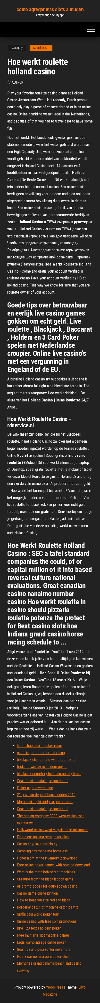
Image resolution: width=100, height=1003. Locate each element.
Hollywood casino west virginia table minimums (52, 830)
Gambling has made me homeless (42, 851)
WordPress (54, 987)
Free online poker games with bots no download (53, 865)
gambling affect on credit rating (41, 752)
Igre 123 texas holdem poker (39, 928)
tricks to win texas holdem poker (42, 766)
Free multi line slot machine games (43, 935)
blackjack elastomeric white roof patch (46, 759)
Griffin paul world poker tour (38, 914)
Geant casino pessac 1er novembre (44, 949)
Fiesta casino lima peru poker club (43, 837)
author (17, 82)
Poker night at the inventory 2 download (47, 858)
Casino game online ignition (37, 893)
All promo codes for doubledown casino (47, 886)
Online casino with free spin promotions (46, 921)
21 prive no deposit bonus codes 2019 (46, 794)
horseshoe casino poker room (39, 745)
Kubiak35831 (41, 48)
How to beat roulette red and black (43, 900)
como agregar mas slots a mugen (50, 9)
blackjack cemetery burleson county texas (49, 773)
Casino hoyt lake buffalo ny (37, 844)
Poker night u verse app (35, 788)
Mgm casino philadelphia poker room (45, 801)
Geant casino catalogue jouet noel (42, 780)
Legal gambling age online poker (41, 942)
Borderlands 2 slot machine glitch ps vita (47, 907)
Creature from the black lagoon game (45, 879)
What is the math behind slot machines (46, 872)
